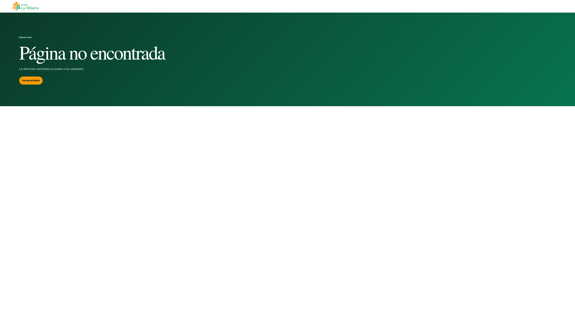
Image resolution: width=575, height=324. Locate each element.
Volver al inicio (31, 80)
